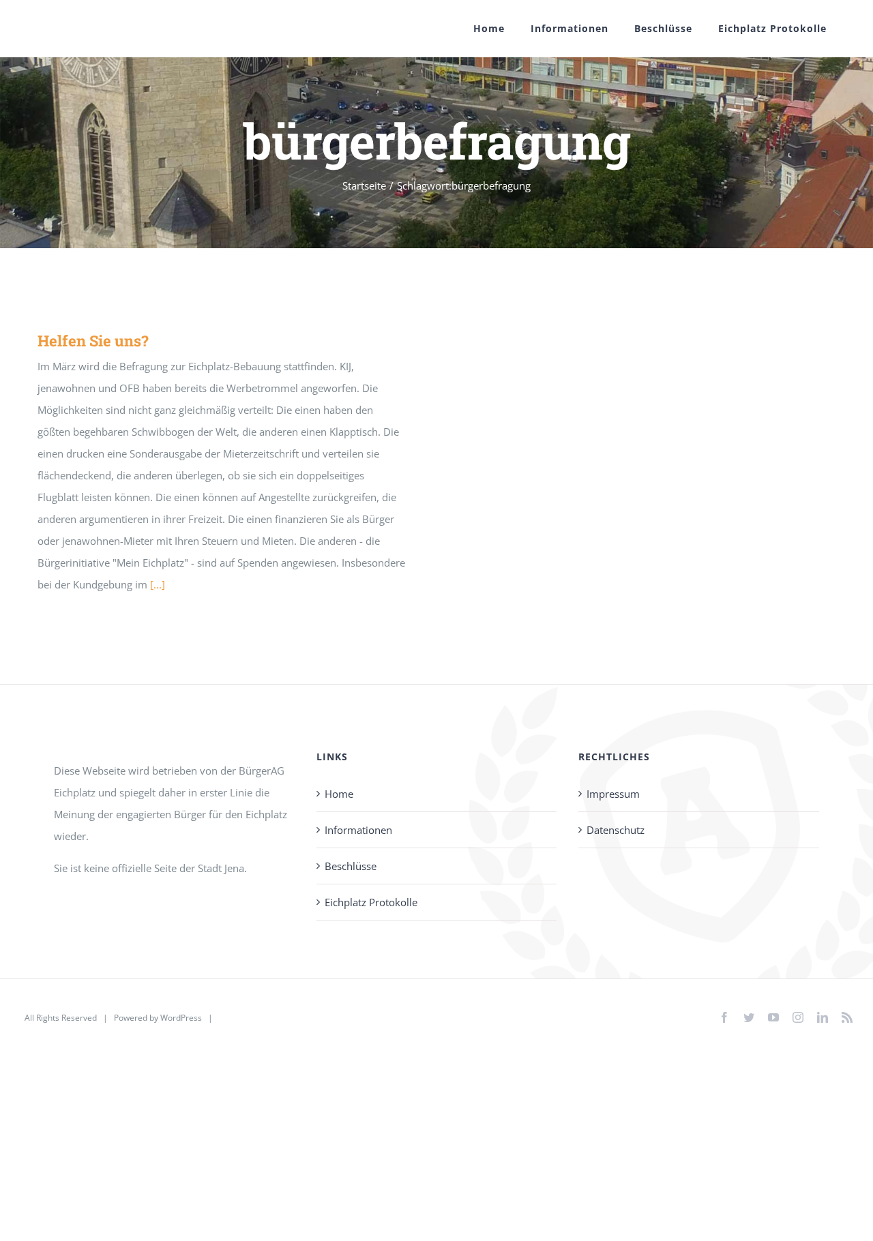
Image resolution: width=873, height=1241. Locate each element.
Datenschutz (616, 830)
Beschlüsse (350, 866)
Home (339, 794)
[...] (157, 584)
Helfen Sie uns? (93, 340)
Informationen (358, 830)
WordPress (181, 1017)
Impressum (613, 794)
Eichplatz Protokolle (371, 902)
